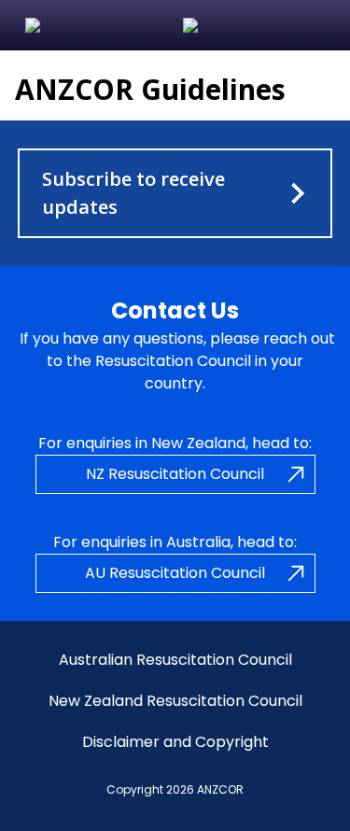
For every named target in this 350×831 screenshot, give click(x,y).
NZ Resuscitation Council (175, 474)
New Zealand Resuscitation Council (175, 700)
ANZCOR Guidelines (150, 89)
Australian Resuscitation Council (175, 659)
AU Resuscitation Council (175, 573)
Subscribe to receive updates (133, 192)
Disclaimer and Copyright (175, 742)
